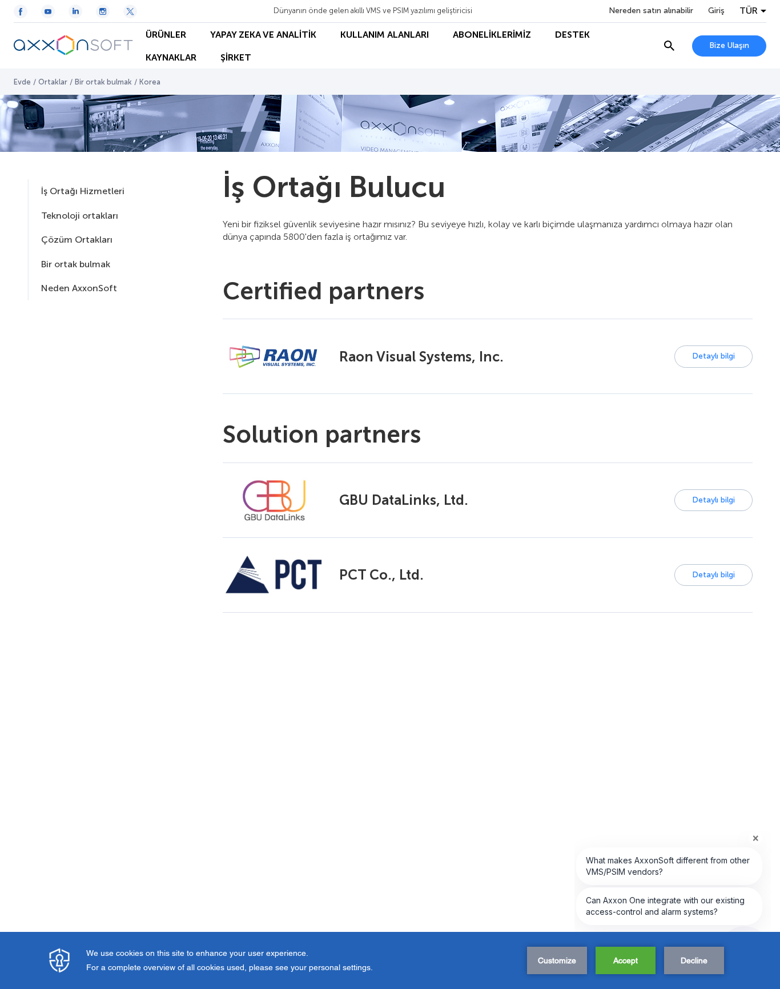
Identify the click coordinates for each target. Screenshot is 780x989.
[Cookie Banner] (390, 960)
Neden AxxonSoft (79, 288)
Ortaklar (52, 82)
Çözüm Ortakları (76, 239)
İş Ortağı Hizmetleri (82, 191)
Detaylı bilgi (713, 356)
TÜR (748, 11)
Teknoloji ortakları (79, 215)
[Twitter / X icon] (130, 11)
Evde (22, 82)
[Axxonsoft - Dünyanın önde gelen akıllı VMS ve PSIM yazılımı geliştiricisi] (74, 46)
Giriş (716, 10)
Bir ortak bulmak (103, 82)
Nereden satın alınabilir (651, 10)
